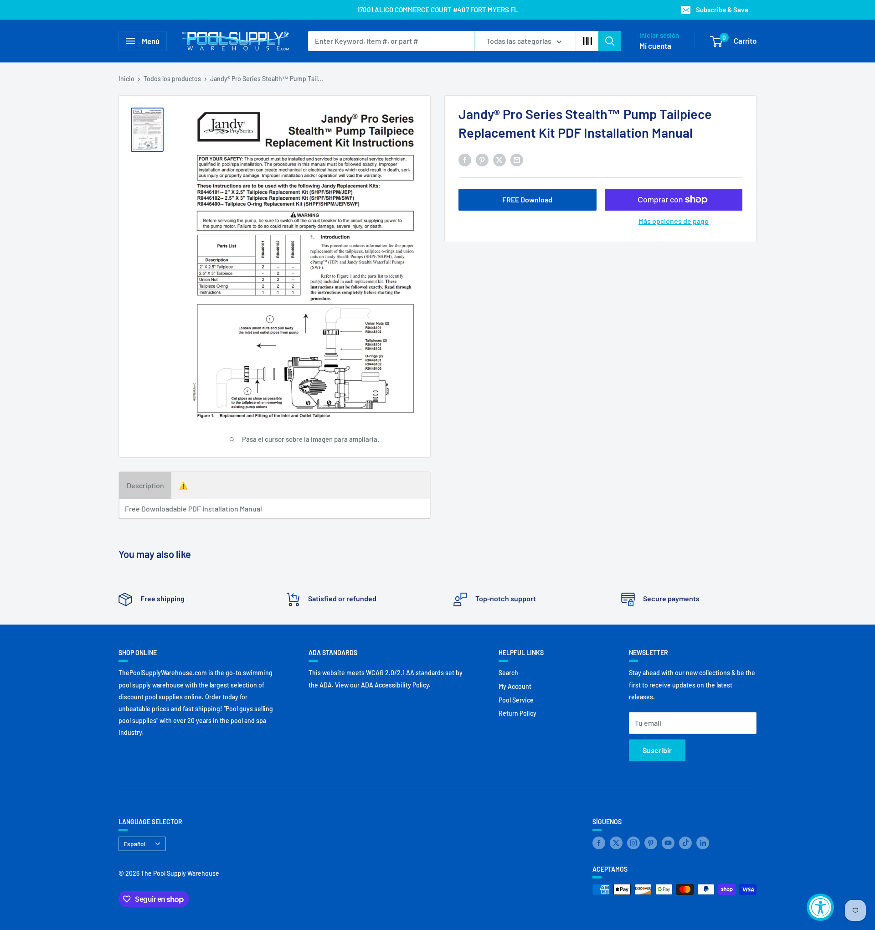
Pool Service (516, 700)
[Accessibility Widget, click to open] (820, 907)
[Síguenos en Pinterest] (650, 843)
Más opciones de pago (673, 221)
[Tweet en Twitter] (499, 159)
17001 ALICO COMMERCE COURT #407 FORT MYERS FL (437, 9)
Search (508, 673)
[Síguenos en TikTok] (685, 843)
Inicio (126, 79)
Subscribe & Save (722, 9)
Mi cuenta (655, 45)
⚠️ (183, 485)
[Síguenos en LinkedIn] (702, 843)
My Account (515, 686)
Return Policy (517, 713)
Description (145, 485)
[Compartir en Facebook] (464, 159)
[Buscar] (609, 41)
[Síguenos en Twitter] (616, 843)
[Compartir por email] (516, 159)
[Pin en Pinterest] (482, 159)
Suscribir (657, 750)
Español (134, 843)
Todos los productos (172, 79)
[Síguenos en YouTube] (668, 843)
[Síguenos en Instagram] (633, 843)
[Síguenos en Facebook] (598, 843)
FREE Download (527, 199)
